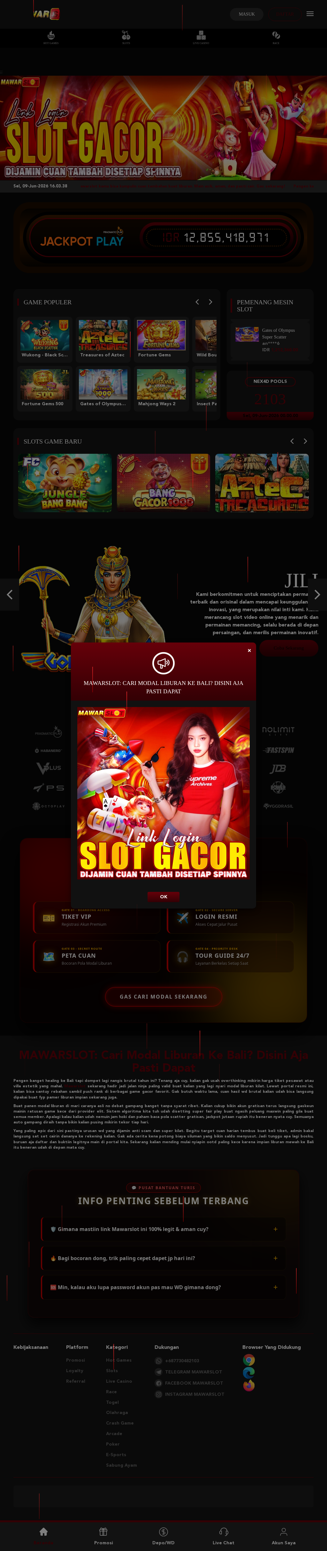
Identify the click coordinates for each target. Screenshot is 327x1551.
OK (163, 897)
